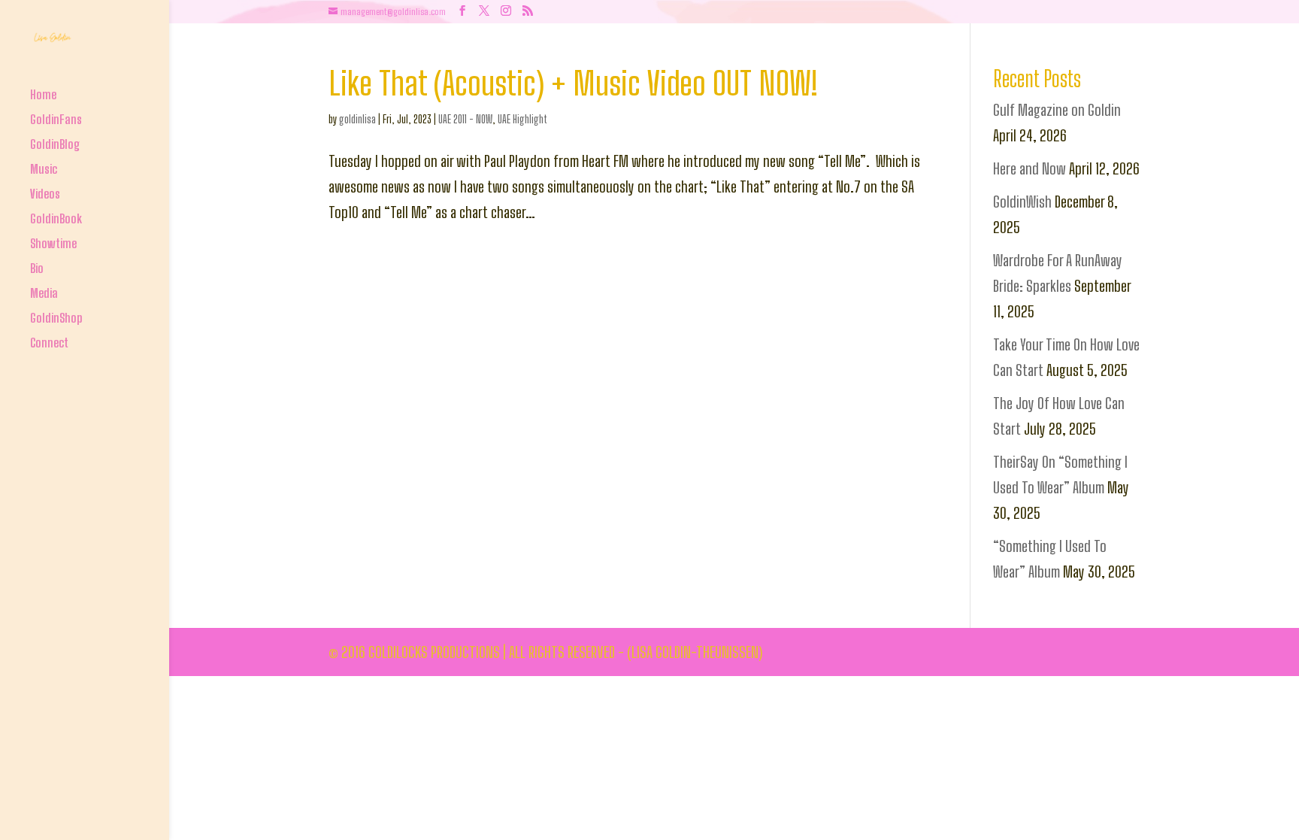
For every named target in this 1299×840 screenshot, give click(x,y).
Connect (49, 344)
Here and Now (1029, 168)
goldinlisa (357, 119)
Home (43, 95)
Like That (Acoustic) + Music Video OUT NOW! (573, 83)
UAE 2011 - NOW (465, 119)
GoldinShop (56, 319)
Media (44, 294)
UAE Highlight (522, 119)
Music (43, 170)
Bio (37, 269)
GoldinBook (56, 220)
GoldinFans (56, 120)
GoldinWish (1022, 202)
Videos (45, 195)
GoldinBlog (55, 145)
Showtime (53, 244)
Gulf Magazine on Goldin (1057, 110)
